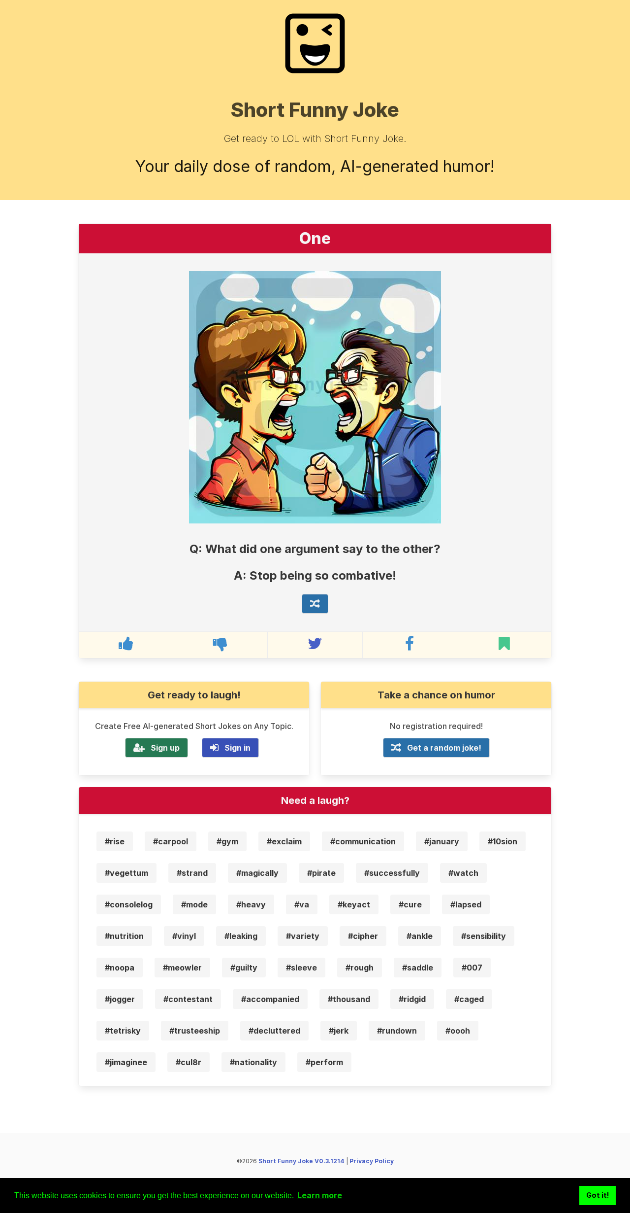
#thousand (349, 999)
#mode (194, 904)
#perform (324, 1062)
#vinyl (184, 936)
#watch (463, 873)
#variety (302, 936)
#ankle (420, 936)
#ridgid (412, 999)
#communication (363, 841)
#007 (472, 967)
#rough (360, 967)
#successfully (392, 873)
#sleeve (301, 967)
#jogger (120, 999)
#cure (410, 904)
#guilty (243, 967)
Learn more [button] (319, 1195)
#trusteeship (194, 1031)
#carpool (170, 841)
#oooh (457, 1031)
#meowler (182, 967)
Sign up (165, 748)
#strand (192, 873)
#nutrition (124, 936)
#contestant (188, 999)
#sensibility (483, 936)
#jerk (338, 1031)
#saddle (417, 967)
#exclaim (284, 841)
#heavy (251, 904)
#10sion (502, 841)
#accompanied (270, 999)
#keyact (354, 904)
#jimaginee (126, 1062)
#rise (115, 841)
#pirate (321, 873)
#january (441, 841)
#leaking (240, 936)
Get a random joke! (444, 748)
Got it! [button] (597, 1195)
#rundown (397, 1031)
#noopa (119, 967)
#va (301, 904)
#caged (469, 999)
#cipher (363, 936)
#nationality (253, 1062)
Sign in (237, 748)
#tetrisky (123, 1031)
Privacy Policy (371, 1161)
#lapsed (465, 904)
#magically (257, 873)
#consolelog (129, 904)
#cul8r (188, 1062)
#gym (227, 841)
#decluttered (274, 1031)
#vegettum (126, 873)
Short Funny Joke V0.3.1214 (301, 1161)
